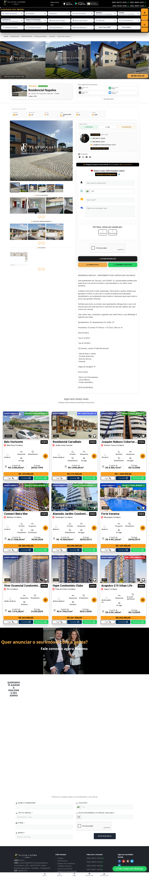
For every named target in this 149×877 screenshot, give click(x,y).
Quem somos (62, 861)
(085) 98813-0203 (137, 2)
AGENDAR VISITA (93, 264)
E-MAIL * (21, 823)
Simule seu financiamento (67, 871)
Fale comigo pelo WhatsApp (130, 869)
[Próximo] (43, 216)
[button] (87, 191)
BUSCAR (144, 27)
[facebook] (86, 157)
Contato (60, 858)
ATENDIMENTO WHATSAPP (123, 264)
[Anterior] (39, 216)
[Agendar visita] (45, 456)
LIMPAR (144, 15)
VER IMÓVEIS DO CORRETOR (100, 148)
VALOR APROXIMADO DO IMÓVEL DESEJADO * (96, 813)
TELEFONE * (83, 803)
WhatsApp (89, 127)
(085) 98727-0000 (119, 2)
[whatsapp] (83, 157)
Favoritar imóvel (108, 99)
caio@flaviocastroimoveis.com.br (104, 145)
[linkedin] (90, 157)
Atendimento (127, 127)
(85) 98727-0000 (98, 138)
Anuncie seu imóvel (64, 869)
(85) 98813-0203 (98, 142)
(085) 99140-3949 (119, 6)
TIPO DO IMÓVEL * (25, 813)
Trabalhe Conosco (64, 866)
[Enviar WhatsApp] (91, 138)
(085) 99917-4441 (137, 6)
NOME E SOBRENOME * (27, 803)
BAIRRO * (21, 833)
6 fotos (69, 179)
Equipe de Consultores (66, 863)
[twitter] (79, 157)
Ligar (108, 127)
